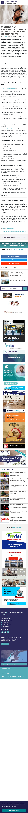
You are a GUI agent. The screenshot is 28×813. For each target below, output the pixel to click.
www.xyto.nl (6, 626)
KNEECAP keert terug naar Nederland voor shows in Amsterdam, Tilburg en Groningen (18, 506)
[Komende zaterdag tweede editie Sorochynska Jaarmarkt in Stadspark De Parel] (4, 474)
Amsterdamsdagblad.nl (11, 2)
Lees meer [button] (13, 806)
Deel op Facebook (15, 256)
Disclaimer (4, 671)
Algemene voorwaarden (7, 668)
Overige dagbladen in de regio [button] (9, 664)
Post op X (14, 260)
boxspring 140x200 (7, 128)
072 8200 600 (6, 622)
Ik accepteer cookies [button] (14, 810)
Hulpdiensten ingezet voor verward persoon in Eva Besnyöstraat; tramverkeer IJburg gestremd (19, 480)
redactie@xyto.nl (7, 624)
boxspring (7, 228)
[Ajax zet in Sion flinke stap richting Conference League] (4, 513)
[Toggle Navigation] (25, 3)
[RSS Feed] (8, 632)
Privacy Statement (5, 673)
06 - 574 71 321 (20, 249)
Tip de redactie (15, 263)
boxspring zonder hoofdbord (8, 88)
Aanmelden (5, 644)
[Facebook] (2, 632)
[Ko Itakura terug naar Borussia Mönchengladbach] (4, 500)
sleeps (12, 228)
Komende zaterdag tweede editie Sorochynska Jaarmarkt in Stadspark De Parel (18, 474)
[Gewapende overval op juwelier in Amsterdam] (4, 487)
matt (3, 228)
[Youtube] (5, 632)
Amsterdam (3, 67)
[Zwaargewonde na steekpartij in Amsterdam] (4, 494)
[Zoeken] (25, 288)
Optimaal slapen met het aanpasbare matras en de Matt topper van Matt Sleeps (17, 273)
